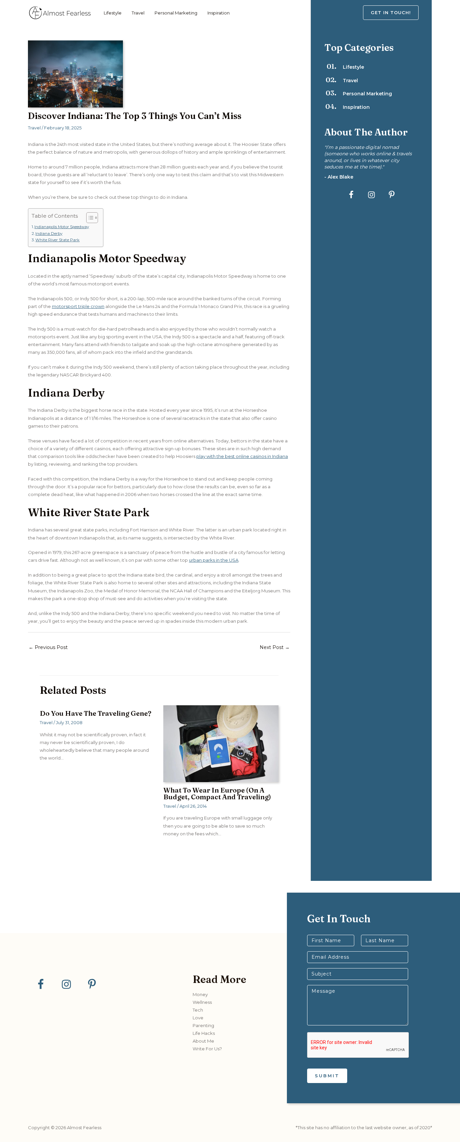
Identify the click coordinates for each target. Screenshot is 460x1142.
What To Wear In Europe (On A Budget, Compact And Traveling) (217, 793)
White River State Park (57, 240)
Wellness (202, 1002)
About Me (203, 1041)
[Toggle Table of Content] (88, 217)
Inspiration (218, 13)
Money (200, 994)
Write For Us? (207, 1048)
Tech (198, 1010)
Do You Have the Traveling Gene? (95, 713)
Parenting (203, 1025)
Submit (327, 1075)
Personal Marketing (176, 13)
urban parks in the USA (213, 560)
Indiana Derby (48, 233)
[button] (397, 12)
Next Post (275, 647)
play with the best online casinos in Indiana (242, 456)
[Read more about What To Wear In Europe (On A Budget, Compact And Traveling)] (220, 743)
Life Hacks (204, 1033)
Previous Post (48, 647)
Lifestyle (113, 13)
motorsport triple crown (78, 306)
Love (198, 1017)
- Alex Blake (338, 177)
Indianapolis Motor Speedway (61, 226)
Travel (138, 13)
